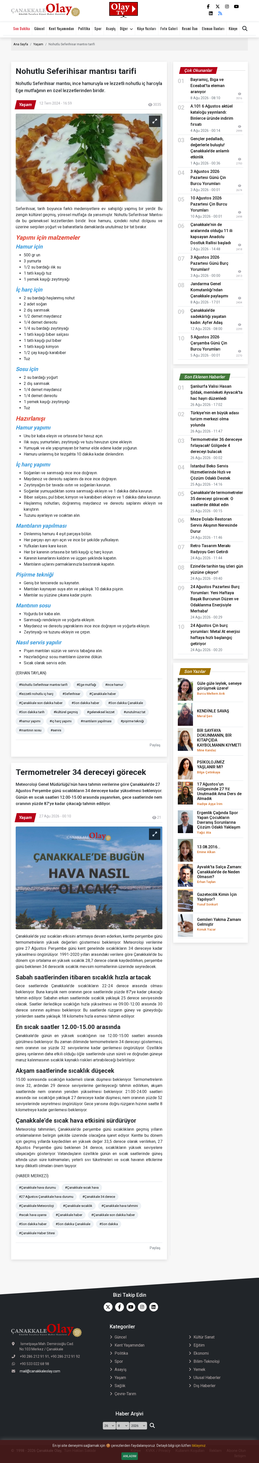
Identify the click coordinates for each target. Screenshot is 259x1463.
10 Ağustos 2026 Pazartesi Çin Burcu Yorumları (208, 204)
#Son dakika (108, 1224)
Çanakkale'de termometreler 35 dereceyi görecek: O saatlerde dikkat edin (216, 498)
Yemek (199, 1369)
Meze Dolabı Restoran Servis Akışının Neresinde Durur (213, 525)
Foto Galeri (169, 28)
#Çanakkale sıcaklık (77, 1206)
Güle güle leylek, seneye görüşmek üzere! (219, 688)
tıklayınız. (199, 1446)
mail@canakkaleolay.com (40, 1371)
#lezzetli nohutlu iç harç (36, 694)
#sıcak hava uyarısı (33, 1215)
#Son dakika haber (85, 703)
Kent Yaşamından (61, 28)
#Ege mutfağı (86, 685)
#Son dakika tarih (32, 712)
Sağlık (120, 1385)
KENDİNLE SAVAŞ (213, 713)
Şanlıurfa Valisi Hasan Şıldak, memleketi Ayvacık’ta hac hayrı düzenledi (216, 392)
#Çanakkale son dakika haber (40, 703)
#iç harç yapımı (61, 721)
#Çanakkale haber (102, 694)
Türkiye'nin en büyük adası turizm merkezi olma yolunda (214, 418)
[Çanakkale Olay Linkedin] (152, 1307)
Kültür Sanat (203, 1337)
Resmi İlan (190, 28)
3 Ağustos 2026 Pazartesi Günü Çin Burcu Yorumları (208, 177)
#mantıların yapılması (96, 721)
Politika (84, 28)
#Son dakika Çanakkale (125, 703)
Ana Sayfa (20, 44)
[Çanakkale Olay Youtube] (129, 1307)
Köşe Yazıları (146, 28)
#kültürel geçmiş (66, 712)
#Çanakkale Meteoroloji (36, 1206)
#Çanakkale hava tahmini (119, 1206)
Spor (98, 28)
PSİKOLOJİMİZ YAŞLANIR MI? (211, 767)
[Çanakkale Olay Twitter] (107, 1307)
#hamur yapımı (29, 721)
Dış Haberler (204, 1385)
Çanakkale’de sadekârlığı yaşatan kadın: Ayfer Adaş (208, 316)
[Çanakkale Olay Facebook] (118, 1307)
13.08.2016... (208, 849)
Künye (233, 28)
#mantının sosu (30, 730)
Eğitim (199, 1345)
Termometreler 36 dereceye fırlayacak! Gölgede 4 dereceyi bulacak (216, 445)
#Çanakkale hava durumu (37, 1187)
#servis (56, 730)
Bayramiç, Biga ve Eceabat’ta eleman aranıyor (207, 85)
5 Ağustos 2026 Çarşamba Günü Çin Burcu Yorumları (208, 343)
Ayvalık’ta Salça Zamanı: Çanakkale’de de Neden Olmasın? (219, 874)
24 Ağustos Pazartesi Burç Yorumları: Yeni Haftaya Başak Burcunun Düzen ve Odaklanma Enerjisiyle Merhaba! (215, 598)
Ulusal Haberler (207, 1377)
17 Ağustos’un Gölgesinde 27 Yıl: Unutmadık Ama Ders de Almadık (219, 794)
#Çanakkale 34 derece (98, 1197)
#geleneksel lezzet (101, 712)
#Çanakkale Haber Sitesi (37, 1233)
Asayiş (111, 28)
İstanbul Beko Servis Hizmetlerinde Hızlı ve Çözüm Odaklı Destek (210, 472)
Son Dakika (21, 28)
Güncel (39, 28)
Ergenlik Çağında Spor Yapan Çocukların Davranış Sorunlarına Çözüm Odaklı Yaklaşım (218, 822)
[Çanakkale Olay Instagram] (141, 1307)
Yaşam (38, 44)
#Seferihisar (71, 694)
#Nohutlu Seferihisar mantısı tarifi (43, 685)
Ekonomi (201, 1353)
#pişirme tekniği (132, 721)
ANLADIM (129, 1456)
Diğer (124, 28)
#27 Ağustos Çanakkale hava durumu (46, 1197)
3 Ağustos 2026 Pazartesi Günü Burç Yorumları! (209, 263)
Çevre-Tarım (125, 1393)
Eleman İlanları (213, 28)
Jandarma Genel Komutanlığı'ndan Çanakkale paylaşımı (209, 289)
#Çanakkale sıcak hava (82, 1187)
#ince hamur (114, 685)
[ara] (152, 1426)
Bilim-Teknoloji (206, 1361)
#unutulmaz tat (134, 712)
